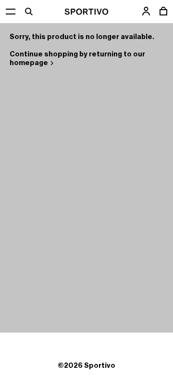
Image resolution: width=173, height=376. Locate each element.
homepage (29, 62)
